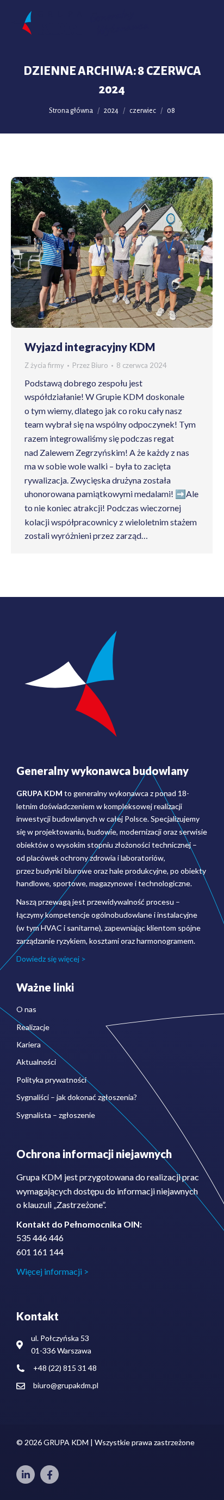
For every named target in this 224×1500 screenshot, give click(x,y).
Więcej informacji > (52, 1271)
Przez (90, 365)
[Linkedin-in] (25, 1474)
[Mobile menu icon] (202, 23)
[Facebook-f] (49, 1474)
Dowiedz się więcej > (51, 958)
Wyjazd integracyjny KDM (89, 346)
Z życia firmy (44, 365)
